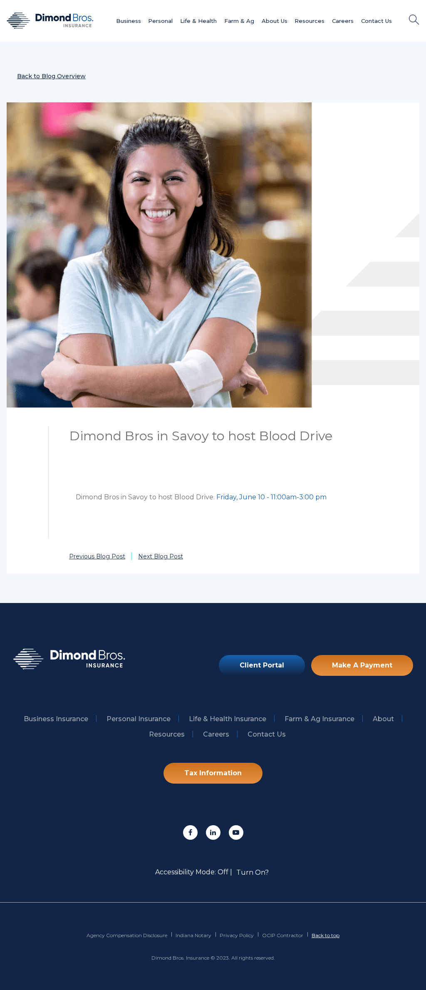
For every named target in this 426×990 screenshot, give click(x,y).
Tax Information (213, 773)
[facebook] (190, 832)
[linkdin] (213, 832)
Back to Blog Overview (51, 76)
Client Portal (262, 665)
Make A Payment (362, 665)
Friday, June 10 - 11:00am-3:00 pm (271, 497)
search (414, 20)
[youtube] (236, 832)
